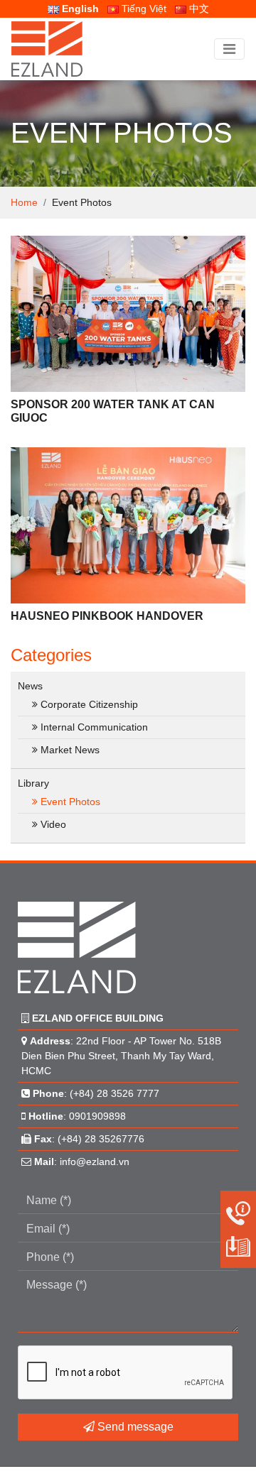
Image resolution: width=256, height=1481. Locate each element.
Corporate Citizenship (89, 704)
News (30, 686)
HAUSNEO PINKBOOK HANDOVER (107, 616)
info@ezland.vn (94, 1161)
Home (24, 202)
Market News (70, 749)
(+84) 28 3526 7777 (114, 1093)
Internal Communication (94, 727)
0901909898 (97, 1116)
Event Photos (70, 801)
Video (53, 824)
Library (33, 783)
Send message (134, 1427)
